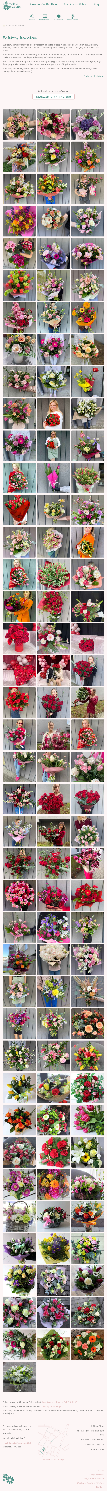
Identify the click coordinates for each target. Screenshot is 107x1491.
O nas (101, 1470)
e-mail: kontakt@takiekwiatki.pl (17, 1443)
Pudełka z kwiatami (94, 76)
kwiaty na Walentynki (53, 1406)
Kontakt (100, 1486)
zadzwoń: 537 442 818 (53, 96)
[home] (12, 5)
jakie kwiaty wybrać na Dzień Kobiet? (59, 1402)
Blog (96, 4)
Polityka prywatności (93, 1478)
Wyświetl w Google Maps (53, 1459)
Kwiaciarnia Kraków (43, 4)
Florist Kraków (96, 1474)
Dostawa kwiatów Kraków (90, 1482)
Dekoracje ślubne (75, 4)
